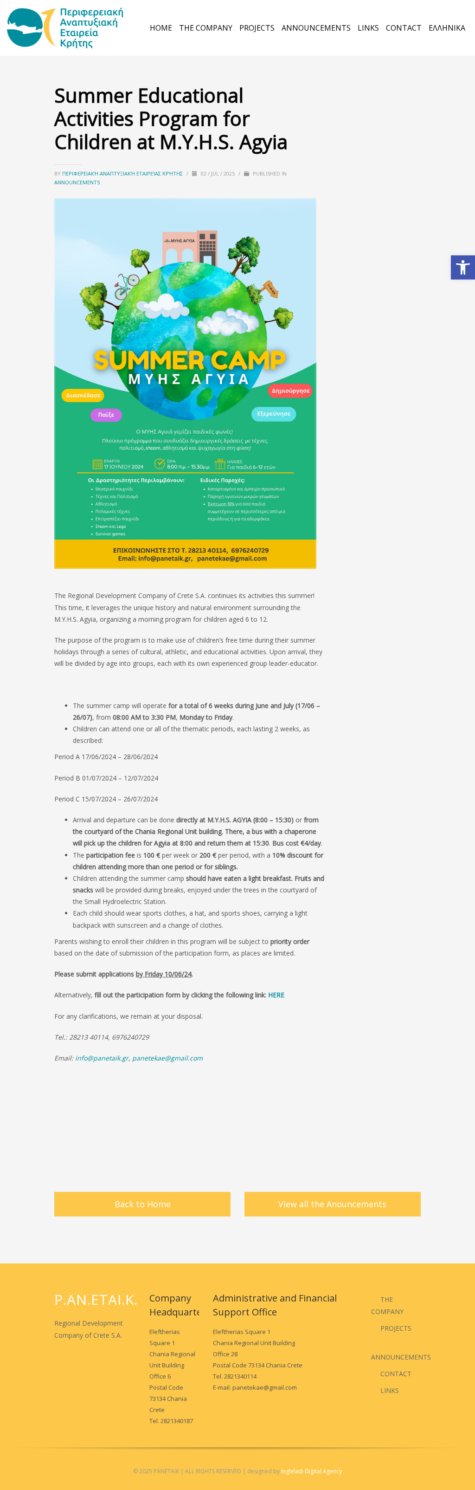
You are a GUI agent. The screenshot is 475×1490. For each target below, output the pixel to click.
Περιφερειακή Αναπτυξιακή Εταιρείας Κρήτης (123, 173)
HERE (276, 994)
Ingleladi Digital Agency (311, 1471)
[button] (463, 267)
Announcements (77, 182)
